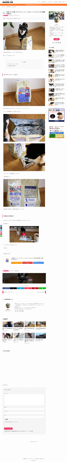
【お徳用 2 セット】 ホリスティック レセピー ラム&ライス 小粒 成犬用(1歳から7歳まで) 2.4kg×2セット (27, 259)
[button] (6, 288)
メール (5, 411)
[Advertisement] (24, 366)
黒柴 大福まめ (17, 270)
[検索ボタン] (63, 2)
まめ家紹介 (57, 39)
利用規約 (24, 458)
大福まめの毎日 (6, 15)
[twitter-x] (19, 311)
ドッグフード (12, 270)
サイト (5, 415)
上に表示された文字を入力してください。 (11, 421)
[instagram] (21, 311)
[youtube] (22, 311)
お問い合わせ (42, 458)
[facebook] (17, 311)
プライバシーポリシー (30, 458)
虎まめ (8, 309)
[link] (15, 311)
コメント (6, 393)
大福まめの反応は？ (12, 65)
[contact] (60, 42)
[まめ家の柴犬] (8, 2)
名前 (5, 407)
